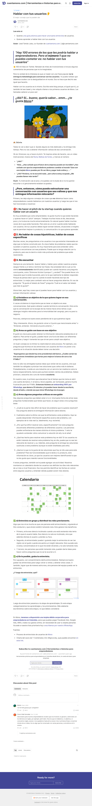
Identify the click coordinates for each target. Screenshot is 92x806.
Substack (37, 802)
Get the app (54, 798)
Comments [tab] (17, 689)
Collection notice (60, 793)
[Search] (66, 3)
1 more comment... (18, 741)
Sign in (86, 3)
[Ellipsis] (77, 705)
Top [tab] (15, 750)
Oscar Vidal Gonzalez (23, 714)
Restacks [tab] (25, 689)
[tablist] (21, 689)
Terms (52, 793)
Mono (27, 101)
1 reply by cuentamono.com (27, 733)
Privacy (47, 793)
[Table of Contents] (2, 403)
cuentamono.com (23, 21)
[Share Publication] (70, 3)
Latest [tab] (20, 750)
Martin (19, 705)
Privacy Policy (59, 669)
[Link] (10, 210)
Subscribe (77, 3)
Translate (17, 10)
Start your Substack (41, 798)
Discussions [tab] (27, 750)
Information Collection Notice (45, 669)
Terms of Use (54, 667)
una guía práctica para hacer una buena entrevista (43, 36)
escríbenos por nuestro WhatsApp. (59, 625)
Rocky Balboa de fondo (42, 157)
